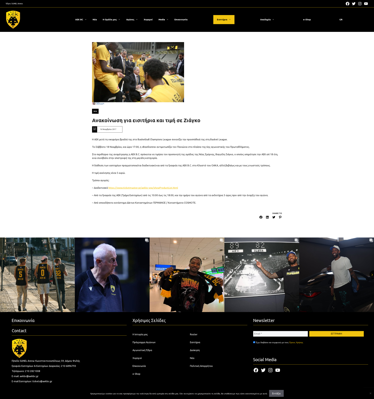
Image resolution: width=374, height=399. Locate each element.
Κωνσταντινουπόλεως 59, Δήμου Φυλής (57, 360)
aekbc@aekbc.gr (29, 376)
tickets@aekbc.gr (42, 381)
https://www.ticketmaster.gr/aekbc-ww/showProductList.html (143, 187)
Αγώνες (130, 19)
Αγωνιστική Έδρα (142, 350)
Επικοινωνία (181, 19)
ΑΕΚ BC (79, 19)
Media (162, 19)
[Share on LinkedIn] (267, 217)
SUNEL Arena (17, 3)
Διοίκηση (195, 350)
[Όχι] (370, 393)
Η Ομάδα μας (110, 19)
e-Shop (307, 19)
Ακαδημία (265, 19)
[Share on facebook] (261, 217)
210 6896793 (68, 366)
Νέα (95, 19)
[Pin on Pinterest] (280, 217)
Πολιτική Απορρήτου (201, 366)
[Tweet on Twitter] (274, 217)
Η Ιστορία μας (140, 334)
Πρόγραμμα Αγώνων (144, 342)
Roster (193, 334)
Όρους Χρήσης (296, 342)
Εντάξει (276, 393)
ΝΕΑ (95, 111)
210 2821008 (32, 371)
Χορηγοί (148, 19)
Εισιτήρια (222, 19)
